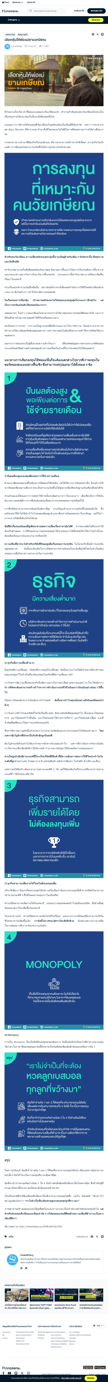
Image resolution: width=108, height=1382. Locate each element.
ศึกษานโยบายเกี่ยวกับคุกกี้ (71, 1378)
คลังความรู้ (10, 35)
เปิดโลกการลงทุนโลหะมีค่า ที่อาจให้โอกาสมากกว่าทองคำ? (16, 1307)
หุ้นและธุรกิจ (23, 35)
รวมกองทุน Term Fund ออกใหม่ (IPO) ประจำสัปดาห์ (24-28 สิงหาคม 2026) (65, 1307)
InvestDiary (27, 1255)
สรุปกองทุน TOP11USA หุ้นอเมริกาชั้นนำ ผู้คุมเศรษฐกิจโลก (41, 1307)
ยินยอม (90, 1378)
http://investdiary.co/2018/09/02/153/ (41, 1226)
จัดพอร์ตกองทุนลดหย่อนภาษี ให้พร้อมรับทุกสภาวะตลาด (91, 1307)
